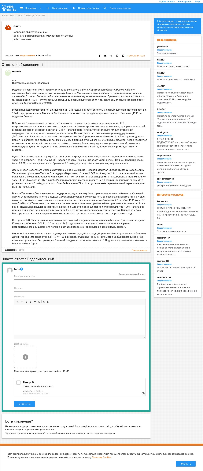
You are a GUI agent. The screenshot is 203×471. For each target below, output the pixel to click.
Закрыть (185, 464)
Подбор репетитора (85, 8)
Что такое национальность (171, 231)
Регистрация (184, 1)
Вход (197, 1)
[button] (17, 302)
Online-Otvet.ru (9, 8)
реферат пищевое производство (174, 185)
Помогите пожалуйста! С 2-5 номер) (176, 79)
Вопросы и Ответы (12, 15)
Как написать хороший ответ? (131, 274)
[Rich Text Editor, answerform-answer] (79, 320)
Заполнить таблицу (167, 53)
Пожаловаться (136, 56)
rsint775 (17, 26)
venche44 (16, 71)
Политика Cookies (101, 457)
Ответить (24, 404)
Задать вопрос (167, 1)
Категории (31, 8)
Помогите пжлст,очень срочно (173, 66)
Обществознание (35, 15)
